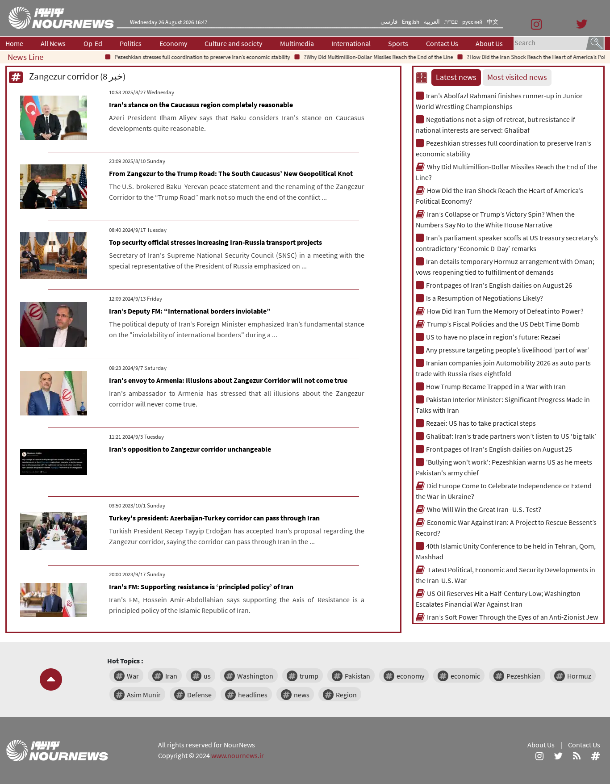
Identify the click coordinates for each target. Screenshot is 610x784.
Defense (199, 694)
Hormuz (579, 675)
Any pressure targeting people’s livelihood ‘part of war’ (507, 349)
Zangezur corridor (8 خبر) (76, 76)
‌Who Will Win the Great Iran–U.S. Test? (484, 509)
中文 (492, 21)
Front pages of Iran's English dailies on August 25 (499, 448)
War (133, 675)
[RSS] (577, 755)
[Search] (595, 42)
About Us (489, 43)
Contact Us (442, 43)
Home (14, 43)
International (351, 43)
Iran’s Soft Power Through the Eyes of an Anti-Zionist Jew (512, 616)
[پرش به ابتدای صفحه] (51, 679)
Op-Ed (93, 43)
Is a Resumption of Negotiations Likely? (484, 297)
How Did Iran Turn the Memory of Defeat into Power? (505, 310)
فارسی (388, 21)
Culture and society (233, 43)
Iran (171, 675)
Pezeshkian (523, 675)
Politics (131, 43)
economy (410, 675)
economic (465, 675)
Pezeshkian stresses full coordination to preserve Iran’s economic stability (192, 57)
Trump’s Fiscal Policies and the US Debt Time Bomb (503, 323)
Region (346, 694)
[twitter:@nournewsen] (558, 755)
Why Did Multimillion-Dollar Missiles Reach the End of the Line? (368, 57)
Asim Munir (144, 694)
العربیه (432, 21)
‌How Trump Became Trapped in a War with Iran (496, 386)
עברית (451, 21)
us (207, 675)
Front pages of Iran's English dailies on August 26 (499, 285)
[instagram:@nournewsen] (539, 755)
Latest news (456, 77)
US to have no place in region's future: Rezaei (493, 336)
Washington (255, 675)
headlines (252, 694)
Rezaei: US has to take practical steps (481, 423)
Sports (398, 43)
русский (472, 21)
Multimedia (297, 43)
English (410, 21)
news (301, 694)
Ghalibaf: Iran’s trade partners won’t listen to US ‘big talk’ (511, 436)
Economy (173, 43)
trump (309, 675)
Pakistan (357, 675)
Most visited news (517, 77)
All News (53, 43)
